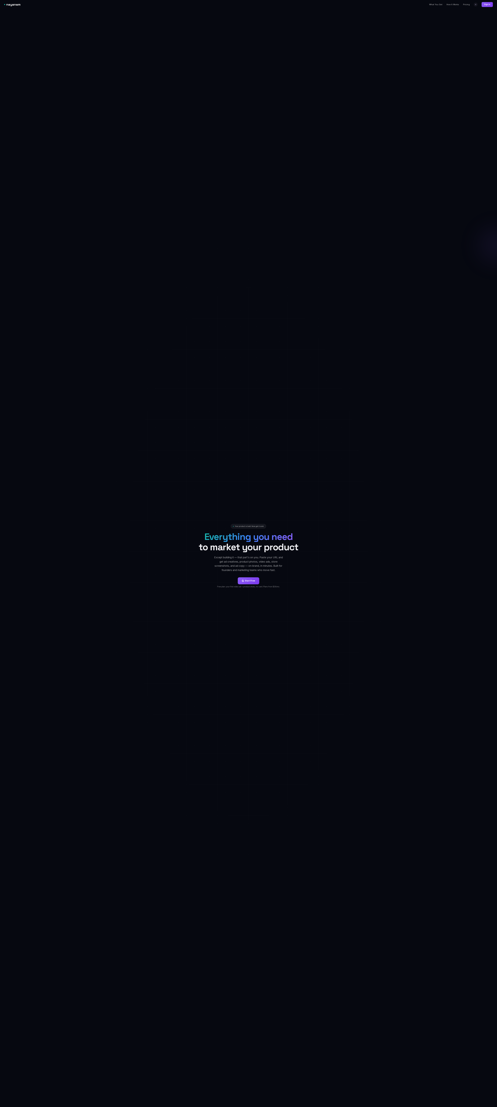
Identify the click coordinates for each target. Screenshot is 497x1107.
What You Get (435, 4)
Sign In (487, 4)
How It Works (453, 4)
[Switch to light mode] (475, 4)
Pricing (466, 4)
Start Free (250, 580)
